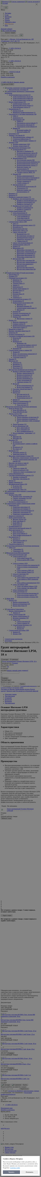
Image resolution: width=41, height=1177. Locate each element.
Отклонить (29, 1172)
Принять (11, 1172)
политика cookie (15, 1168)
